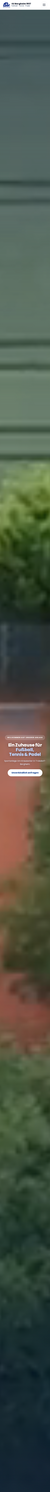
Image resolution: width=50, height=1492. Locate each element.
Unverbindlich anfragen (25, 772)
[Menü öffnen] (44, 5)
